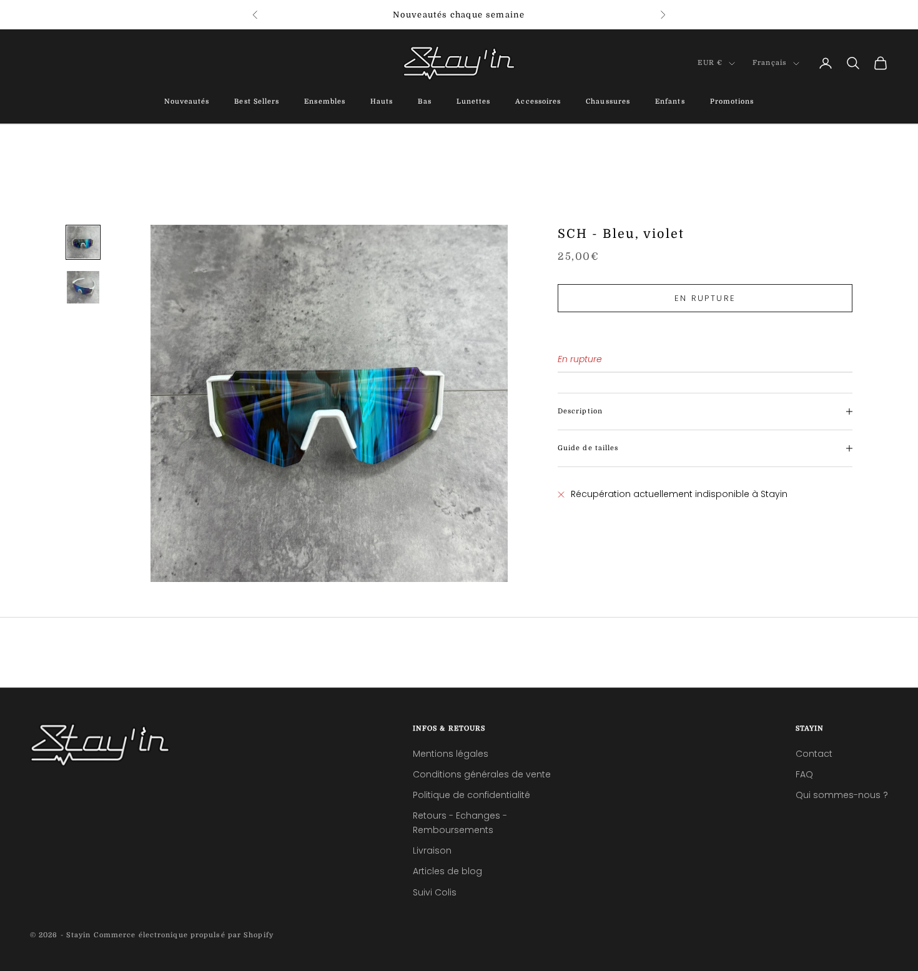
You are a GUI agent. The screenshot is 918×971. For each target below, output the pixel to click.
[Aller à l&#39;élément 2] (83, 287)
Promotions (732, 102)
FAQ (804, 774)
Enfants (670, 102)
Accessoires (538, 102)
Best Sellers (256, 102)
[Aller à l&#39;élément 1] (83, 242)
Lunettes (474, 102)
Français (770, 63)
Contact (814, 753)
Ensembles (324, 102)
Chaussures (608, 102)
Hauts (381, 102)
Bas (424, 102)
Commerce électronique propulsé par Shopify (184, 935)
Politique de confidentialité (471, 795)
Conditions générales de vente (482, 774)
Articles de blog (447, 871)
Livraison (432, 850)
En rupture (705, 298)
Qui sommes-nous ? (842, 795)
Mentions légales (450, 753)
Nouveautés (187, 102)
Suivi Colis (435, 892)
